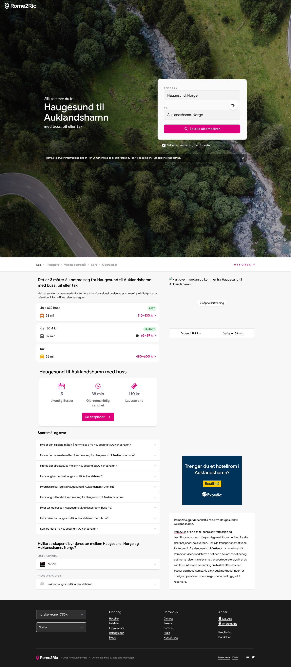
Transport (52, 264)
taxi (80, 126)
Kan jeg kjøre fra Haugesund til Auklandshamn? (69, 528)
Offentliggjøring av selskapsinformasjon (113, 658)
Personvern (224, 657)
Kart (94, 264)
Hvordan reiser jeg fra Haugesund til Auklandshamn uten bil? (77, 486)
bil (65, 126)
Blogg (112, 637)
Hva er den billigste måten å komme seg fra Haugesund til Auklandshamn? (85, 444)
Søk (38, 264)
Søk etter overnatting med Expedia (188, 145)
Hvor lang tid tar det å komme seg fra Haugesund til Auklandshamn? (81, 497)
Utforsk (243, 264)
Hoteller (114, 618)
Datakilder (224, 637)
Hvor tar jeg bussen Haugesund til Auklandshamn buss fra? (76, 507)
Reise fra (170, 88)
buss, (57, 126)
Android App (229, 623)
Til (166, 107)
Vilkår (235, 657)
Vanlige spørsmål (75, 264)
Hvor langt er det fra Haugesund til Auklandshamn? (71, 476)
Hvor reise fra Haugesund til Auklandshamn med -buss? (74, 518)
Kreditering (225, 632)
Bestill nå (212, 483)
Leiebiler (114, 623)
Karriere (169, 628)
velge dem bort (143, 157)
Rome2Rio (180, 532)
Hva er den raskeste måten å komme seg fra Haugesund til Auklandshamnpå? (87, 455)
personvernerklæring (169, 157)
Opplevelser (116, 628)
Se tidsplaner (95, 417)
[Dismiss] (243, 157)
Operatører (109, 264)
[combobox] (202, 95)
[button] (202, 129)
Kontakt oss (171, 637)
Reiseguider (116, 633)
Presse (168, 623)
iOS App (227, 618)
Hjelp (167, 633)
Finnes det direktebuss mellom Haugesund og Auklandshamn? (78, 465)
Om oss (168, 618)
